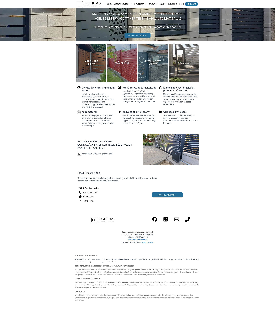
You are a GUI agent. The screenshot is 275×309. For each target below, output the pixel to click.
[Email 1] (176, 219)
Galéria (152, 4)
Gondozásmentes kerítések (117, 4)
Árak (162, 4)
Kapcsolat (172, 4)
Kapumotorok (89, 111)
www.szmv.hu (147, 242)
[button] (119, 4)
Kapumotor (139, 4)
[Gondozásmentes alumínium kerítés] (79, 87)
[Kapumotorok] (79, 112)
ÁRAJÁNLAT (191, 4)
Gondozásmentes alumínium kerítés (98, 89)
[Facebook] (155, 219)
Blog (181, 4)
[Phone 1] (187, 219)
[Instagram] (166, 219)
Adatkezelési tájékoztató (137, 240)
